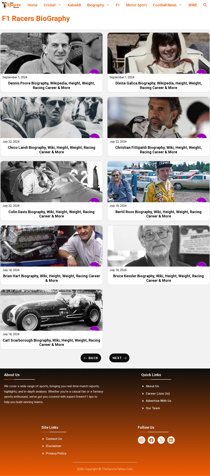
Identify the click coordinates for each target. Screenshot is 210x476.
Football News (165, 5)
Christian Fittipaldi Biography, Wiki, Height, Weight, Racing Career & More (158, 149)
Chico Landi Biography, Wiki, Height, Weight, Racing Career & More (51, 149)
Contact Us (54, 439)
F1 (118, 5)
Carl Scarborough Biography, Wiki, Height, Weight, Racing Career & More (51, 342)
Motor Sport (136, 5)
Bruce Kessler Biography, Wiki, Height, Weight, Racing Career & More (158, 278)
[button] (205, 5)
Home (33, 5)
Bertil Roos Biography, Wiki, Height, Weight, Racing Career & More (158, 214)
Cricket (50, 5)
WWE (192, 5)
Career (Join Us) (158, 393)
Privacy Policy (56, 453)
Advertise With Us (158, 401)
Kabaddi (74, 5)
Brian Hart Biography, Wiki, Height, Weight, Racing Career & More (51, 278)
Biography (95, 5)
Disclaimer (54, 446)
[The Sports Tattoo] (11, 5)
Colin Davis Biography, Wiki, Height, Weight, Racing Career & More (51, 214)
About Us (152, 386)
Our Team (153, 408)
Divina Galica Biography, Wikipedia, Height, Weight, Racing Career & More (158, 85)
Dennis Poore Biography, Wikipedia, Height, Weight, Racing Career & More (51, 85)
